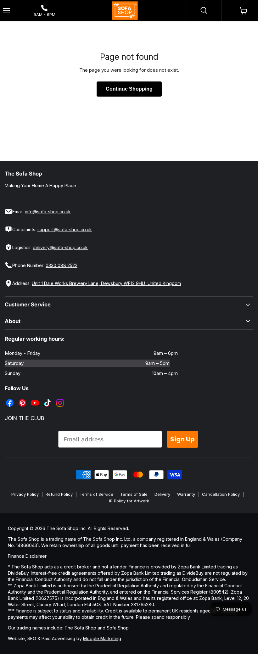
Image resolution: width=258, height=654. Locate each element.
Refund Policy (59, 494)
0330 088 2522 (61, 265)
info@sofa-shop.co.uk (48, 211)
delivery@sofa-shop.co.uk (60, 247)
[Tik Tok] (48, 398)
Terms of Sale (134, 494)
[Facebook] (10, 398)
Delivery (162, 494)
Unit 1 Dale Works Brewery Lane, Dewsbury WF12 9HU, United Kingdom (106, 283)
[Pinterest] (23, 398)
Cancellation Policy (221, 494)
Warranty (186, 494)
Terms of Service (96, 494)
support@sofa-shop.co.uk (64, 229)
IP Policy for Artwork (129, 500)
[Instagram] (60, 398)
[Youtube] (35, 398)
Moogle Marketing (102, 638)
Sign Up (182, 439)
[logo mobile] (125, 10)
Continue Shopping (129, 89)
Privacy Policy (25, 494)
